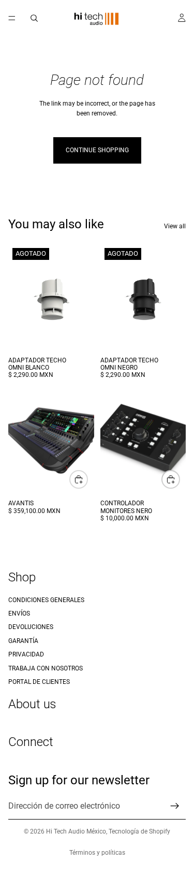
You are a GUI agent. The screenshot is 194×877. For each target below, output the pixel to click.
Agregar (87, 479)
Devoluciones (30, 627)
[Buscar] (34, 18)
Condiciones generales (46, 600)
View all (175, 226)
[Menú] (12, 18)
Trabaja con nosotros (45, 668)
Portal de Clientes (39, 681)
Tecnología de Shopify (139, 831)
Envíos (19, 613)
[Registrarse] (175, 806)
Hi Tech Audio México (76, 831)
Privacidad (26, 654)
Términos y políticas (97, 852)
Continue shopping (97, 150)
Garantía (23, 641)
